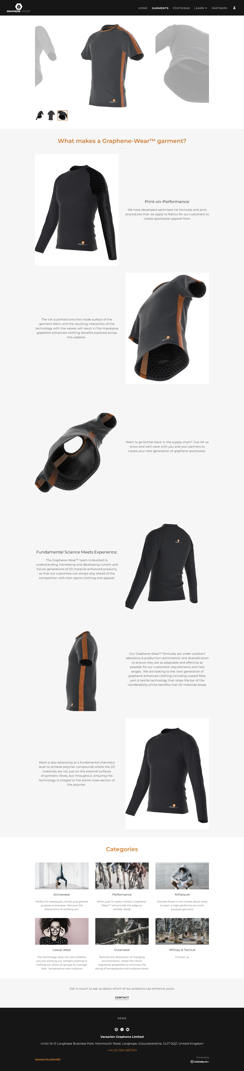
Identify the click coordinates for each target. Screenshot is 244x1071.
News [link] (121, 1018)
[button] (200, 8)
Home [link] (142, 8)
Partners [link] (219, 8)
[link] (19, 7)
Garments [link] (160, 8)
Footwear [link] (181, 8)
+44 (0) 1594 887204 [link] (122, 1050)
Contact (122, 997)
